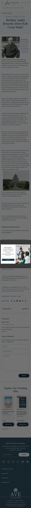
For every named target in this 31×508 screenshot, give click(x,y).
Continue (8, 259)
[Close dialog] (29, 245)
